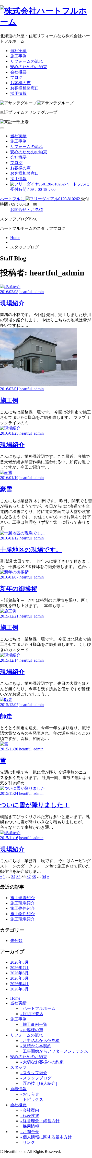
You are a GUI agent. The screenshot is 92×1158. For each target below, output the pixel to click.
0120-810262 (40, 199)
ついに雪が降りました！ (35, 805)
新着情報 (18, 1089)
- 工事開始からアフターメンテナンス (54, 1051)
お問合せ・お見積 (26, 209)
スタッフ (18, 1067)
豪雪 (6, 489)
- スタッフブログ (35, 1078)
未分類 (16, 940)
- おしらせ (29, 1094)
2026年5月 (19, 978)
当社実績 (18, 50)
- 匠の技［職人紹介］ (40, 1083)
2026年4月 (19, 983)
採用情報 (18, 93)
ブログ (16, 77)
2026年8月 (19, 962)
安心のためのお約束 (28, 67)
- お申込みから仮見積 (40, 1040)
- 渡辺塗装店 (31, 1014)
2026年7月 (19, 967)
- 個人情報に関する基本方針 (46, 1137)
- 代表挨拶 (29, 1115)
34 (13, 876)
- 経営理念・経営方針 (40, 1121)
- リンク (27, 1142)
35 (18, 876)
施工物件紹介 (22, 908)
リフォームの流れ (26, 61)
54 (44, 876)
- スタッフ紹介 (33, 1073)
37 (29, 876)
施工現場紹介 (22, 898)
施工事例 (18, 56)
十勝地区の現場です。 (31, 549)
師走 (6, 716)
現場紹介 (12, 303)
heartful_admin (31, 292)
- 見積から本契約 (35, 1046)
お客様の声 (20, 83)
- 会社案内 (29, 1110)
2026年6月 (19, 973)
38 (34, 876)
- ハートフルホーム (37, 1008)
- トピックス (31, 1099)
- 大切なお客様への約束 (42, 1062)
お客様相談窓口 (24, 88)
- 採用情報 (29, 1126)
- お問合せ (29, 1131)
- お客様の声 (31, 1030)
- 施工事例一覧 (33, 1024)
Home (15, 237)
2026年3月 (19, 989)
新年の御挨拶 (18, 588)
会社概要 (18, 72)
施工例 (9, 400)
